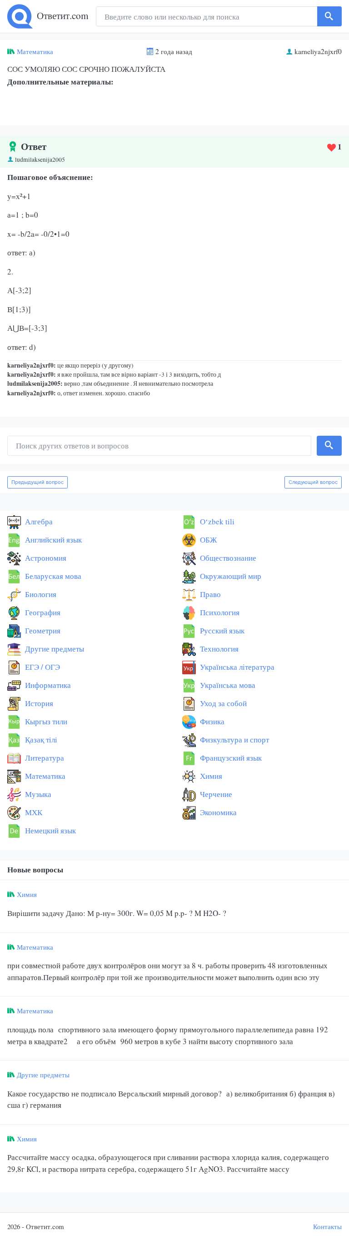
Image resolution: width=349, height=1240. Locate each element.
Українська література (236, 667)
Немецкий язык (49, 830)
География (41, 612)
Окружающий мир (229, 576)
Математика (35, 51)
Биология (39, 594)
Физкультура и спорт (233, 739)
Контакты (327, 1226)
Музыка (37, 794)
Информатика (47, 685)
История (38, 703)
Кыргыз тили (45, 721)
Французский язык (230, 757)
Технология (218, 648)
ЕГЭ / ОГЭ (41, 667)
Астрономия (44, 558)
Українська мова (226, 685)
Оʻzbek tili (216, 521)
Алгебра (38, 521)
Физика (211, 721)
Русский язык (221, 630)
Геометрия (41, 630)
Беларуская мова (52, 576)
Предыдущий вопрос (37, 482)
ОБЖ (207, 539)
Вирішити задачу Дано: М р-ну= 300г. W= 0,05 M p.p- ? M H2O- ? (116, 913)
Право (209, 594)
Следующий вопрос (313, 482)
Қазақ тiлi (40, 739)
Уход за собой (222, 703)
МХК (32, 812)
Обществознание (227, 558)
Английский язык (52, 539)
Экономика (217, 812)
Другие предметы (53, 648)
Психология (218, 612)
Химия (210, 776)
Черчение (215, 794)
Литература (43, 757)
